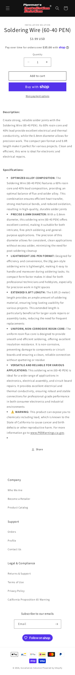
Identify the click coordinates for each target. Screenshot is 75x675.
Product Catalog (18, 507)
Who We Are (15, 490)
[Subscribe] (56, 624)
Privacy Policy (16, 591)
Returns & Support (19, 573)
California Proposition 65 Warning (29, 599)
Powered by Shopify (52, 668)
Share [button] (39, 449)
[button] (7, 8)
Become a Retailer (19, 499)
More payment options (37, 96)
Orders (12, 531)
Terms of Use (16, 582)
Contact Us (14, 549)
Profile (12, 540)
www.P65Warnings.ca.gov (47, 432)
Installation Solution (31, 668)
